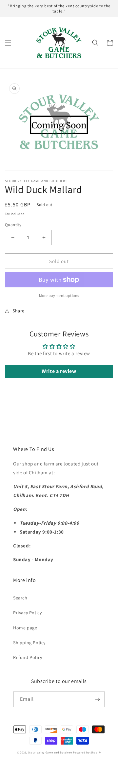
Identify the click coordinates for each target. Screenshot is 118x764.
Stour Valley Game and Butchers (50, 752)
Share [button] (18, 311)
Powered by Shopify (87, 752)
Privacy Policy (27, 613)
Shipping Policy (29, 642)
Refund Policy (27, 657)
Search (20, 598)
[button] (8, 43)
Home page (25, 628)
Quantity (13, 224)
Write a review (59, 371)
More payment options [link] (59, 295)
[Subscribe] (97, 699)
